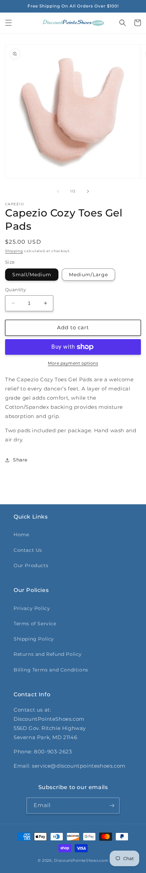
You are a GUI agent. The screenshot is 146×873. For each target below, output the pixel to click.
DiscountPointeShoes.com (81, 860)
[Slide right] (87, 191)
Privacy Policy (32, 608)
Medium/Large (88, 275)
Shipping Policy (34, 639)
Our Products (31, 565)
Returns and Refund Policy (48, 654)
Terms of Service (35, 624)
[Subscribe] (111, 806)
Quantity (15, 289)
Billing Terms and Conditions (51, 670)
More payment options (73, 363)
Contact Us (28, 550)
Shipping (14, 251)
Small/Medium (31, 275)
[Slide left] (58, 191)
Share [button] (20, 460)
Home (21, 534)
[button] (8, 22)
